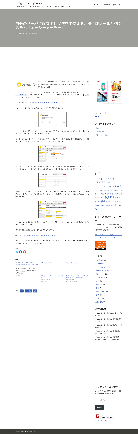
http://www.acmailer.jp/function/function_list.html (39, 235)
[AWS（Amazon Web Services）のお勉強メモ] (52, 268)
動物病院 (117, 194)
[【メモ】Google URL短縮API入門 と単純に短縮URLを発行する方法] (77, 268)
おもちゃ (113, 179)
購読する (100, 407)
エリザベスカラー (111, 182)
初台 (112, 194)
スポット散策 (100, 277)
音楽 (107, 205)
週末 (104, 205)
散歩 (107, 197)
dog (101, 178)
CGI (22, 291)
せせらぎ (118, 179)
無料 (35, 291)
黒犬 (112, 205)
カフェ (118, 182)
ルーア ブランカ (22, 33)
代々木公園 (105, 194)
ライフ (114, 190)
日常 (112, 197)
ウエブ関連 (99, 260)
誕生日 (117, 201)
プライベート (99, 274)
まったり (104, 182)
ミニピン (98, 298)
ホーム (99, 5)
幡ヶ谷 (102, 197)
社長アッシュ (108, 201)
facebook (105, 179)
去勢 (121, 193)
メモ (111, 190)
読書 (101, 205)
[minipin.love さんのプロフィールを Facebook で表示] (96, 116)
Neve (17, 431)
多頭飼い (97, 197)
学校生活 (99, 284)
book (96, 179)
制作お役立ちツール (103, 270)
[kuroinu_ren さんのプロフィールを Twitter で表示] (98, 116)
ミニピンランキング (101, 420)
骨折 (109, 205)
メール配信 (28, 291)
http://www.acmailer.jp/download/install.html (43, 102)
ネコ (113, 186)
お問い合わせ (117, 5)
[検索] (95, 4)
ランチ (118, 190)
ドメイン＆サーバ (102, 267)
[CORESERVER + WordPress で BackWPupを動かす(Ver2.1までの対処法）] (28, 269)
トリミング (102, 186)
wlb (108, 179)
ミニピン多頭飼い (104, 190)
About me (107, 5)
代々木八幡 (99, 193)
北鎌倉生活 (99, 302)
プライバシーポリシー (102, 135)
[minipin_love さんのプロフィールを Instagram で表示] (100, 116)
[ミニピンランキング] (104, 418)
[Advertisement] (69, 61)
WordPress (100, 263)
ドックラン (108, 186)
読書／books (100, 291)
